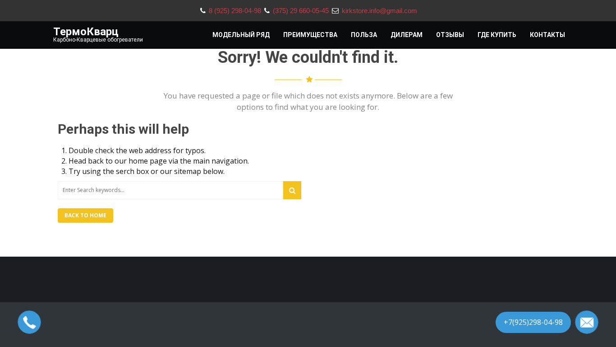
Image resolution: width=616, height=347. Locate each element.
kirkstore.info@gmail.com (379, 10)
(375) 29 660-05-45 (302, 10)
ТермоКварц (86, 31)
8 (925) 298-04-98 (236, 10)
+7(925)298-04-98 (533, 322)
